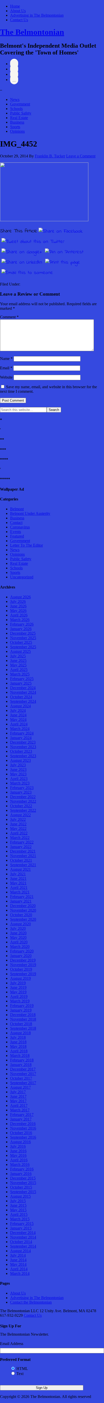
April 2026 (19, 615)
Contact (16, 522)
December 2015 (23, 1178)
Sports (15, 127)
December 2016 (23, 1123)
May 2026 (18, 610)
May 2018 (18, 1046)
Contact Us (19, 20)
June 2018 (18, 1042)
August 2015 (20, 1196)
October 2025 (21, 642)
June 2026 (18, 606)
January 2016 (21, 1173)
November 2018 (23, 1019)
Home (15, 6)
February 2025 (22, 679)
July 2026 (18, 601)
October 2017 (21, 1078)
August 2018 (20, 1033)
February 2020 (22, 951)
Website (6, 377)
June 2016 (18, 1151)
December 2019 (23, 960)
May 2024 (18, 719)
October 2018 (21, 1024)
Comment (9, 317)
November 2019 (23, 965)
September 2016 (23, 1137)
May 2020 (18, 937)
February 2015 (22, 1223)
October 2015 (21, 1187)
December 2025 (23, 633)
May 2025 (18, 665)
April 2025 (19, 669)
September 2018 (23, 1028)
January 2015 (21, 1228)
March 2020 (20, 946)
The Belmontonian (32, 32)
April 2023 (19, 778)
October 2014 (21, 1242)
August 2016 (20, 1142)
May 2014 (18, 1264)
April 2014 (19, 1269)
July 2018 (18, 1037)
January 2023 (21, 792)
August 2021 (20, 869)
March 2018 (20, 1055)
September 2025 (23, 647)
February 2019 (22, 1005)
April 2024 (19, 724)
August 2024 (20, 706)
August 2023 (20, 760)
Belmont (17, 509)
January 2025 (21, 683)
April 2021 (19, 887)
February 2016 (22, 1169)
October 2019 (21, 969)
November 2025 (23, 638)
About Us (18, 11)
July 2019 (18, 983)
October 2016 (21, 1133)
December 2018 (23, 1015)
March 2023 (20, 783)
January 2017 (21, 1119)
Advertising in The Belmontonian (37, 15)
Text (19, 1373)
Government (20, 104)
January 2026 (21, 629)
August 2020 (20, 924)
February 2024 (22, 733)
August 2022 (20, 815)
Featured (17, 536)
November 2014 (23, 1237)
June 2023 (18, 769)
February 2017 (22, 1114)
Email (6, 368)
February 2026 (22, 624)
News (14, 99)
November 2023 (23, 747)
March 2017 (20, 1110)
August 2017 (20, 1087)
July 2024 (18, 710)
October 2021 (21, 860)
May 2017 (18, 1101)
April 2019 (19, 996)
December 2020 (23, 906)
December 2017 (23, 1069)
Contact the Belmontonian (31, 1302)
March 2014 (20, 1273)
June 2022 (18, 824)
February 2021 (22, 896)
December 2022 (23, 797)
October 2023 (21, 751)
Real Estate (19, 118)
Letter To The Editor (26, 545)
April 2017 (19, 1105)
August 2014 (20, 1251)
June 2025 (18, 660)
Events (15, 531)
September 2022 (23, 810)
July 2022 (18, 819)
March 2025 (20, 674)
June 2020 (18, 933)
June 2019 (18, 987)
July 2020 (18, 928)
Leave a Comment (80, 156)
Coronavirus (20, 527)
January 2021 (21, 901)
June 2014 (18, 1260)
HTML (22, 1368)
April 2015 (19, 1214)
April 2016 (19, 1160)
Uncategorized (21, 577)
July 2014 (18, 1255)
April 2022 (19, 833)
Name (6, 358)
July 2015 (18, 1201)
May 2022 (18, 828)
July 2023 (18, 765)
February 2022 (22, 842)
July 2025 (18, 656)
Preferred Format (15, 1359)
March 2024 (20, 728)
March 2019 (20, 1001)
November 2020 (23, 910)
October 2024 (21, 697)
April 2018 (19, 1051)
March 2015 (20, 1219)
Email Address (11, 1343)
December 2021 (23, 851)
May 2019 (18, 992)
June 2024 (18, 715)
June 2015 (18, 1205)
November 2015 (23, 1183)
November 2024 (23, 692)
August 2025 (20, 651)
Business (17, 122)
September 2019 (23, 974)
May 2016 (18, 1155)
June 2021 (18, 878)
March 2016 (20, 1164)
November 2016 (23, 1128)
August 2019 (20, 978)
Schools (16, 108)
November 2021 (23, 856)
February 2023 (22, 787)
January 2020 (21, 955)
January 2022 (21, 847)
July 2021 (18, 874)
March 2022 (20, 837)
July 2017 (18, 1092)
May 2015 (18, 1210)
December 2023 (23, 742)
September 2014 (23, 1246)
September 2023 (23, 756)
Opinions (17, 131)
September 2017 (23, 1083)
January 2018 (21, 1064)
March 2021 (20, 892)
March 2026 (20, 620)
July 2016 (18, 1146)
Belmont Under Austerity (30, 513)
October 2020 (21, 915)
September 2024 (23, 701)
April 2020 (19, 942)
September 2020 (23, 919)
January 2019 (21, 1010)
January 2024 (21, 738)
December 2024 (23, 688)
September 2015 (23, 1192)
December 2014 (23, 1232)
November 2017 (23, 1074)
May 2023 (18, 774)
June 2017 (18, 1096)
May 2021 (18, 883)
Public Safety (20, 113)
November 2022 (23, 801)
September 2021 (23, 865)
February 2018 (22, 1060)
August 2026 (20, 597)
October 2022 (21, 806)
